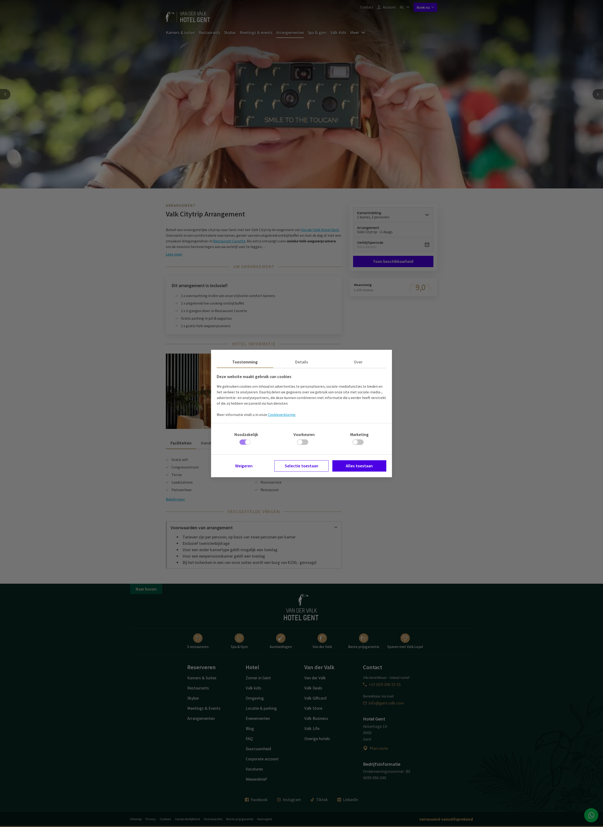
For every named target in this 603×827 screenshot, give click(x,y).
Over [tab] (358, 362)
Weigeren (244, 465)
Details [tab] (301, 362)
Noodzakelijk (246, 434)
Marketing (359, 434)
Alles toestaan (359, 465)
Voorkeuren (304, 434)
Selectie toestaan (301, 465)
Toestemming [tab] (245, 362)
